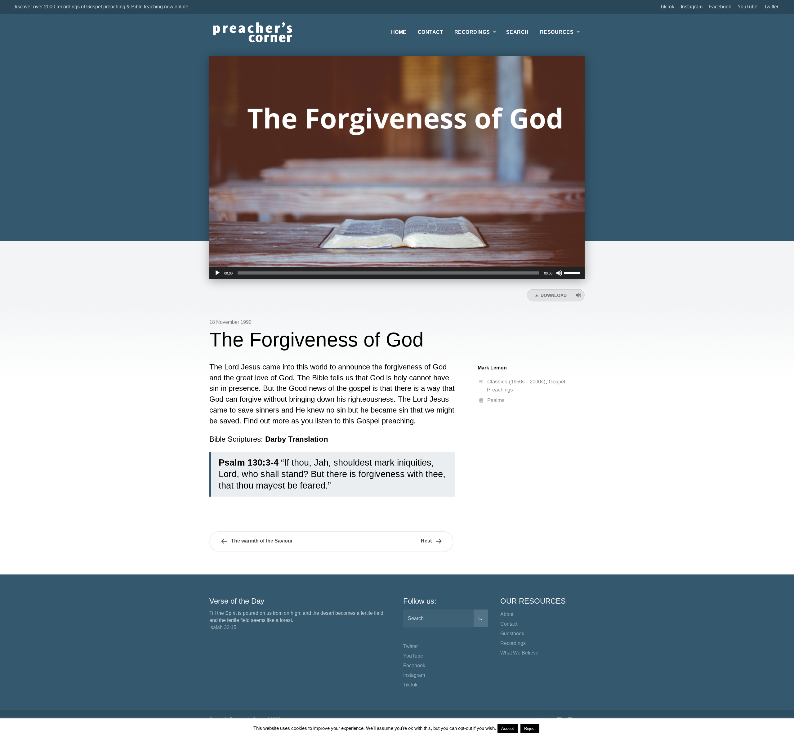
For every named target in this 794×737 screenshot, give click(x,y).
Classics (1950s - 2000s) (516, 382)
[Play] (217, 273)
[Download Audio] (578, 295)
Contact (430, 32)
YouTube (747, 6)
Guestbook (512, 633)
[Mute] (559, 273)
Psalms (496, 400)
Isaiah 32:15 (222, 627)
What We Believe (519, 652)
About (506, 614)
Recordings (472, 32)
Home (399, 32)
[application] (397, 273)
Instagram (692, 6)
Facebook (720, 6)
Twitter (771, 6)
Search (517, 32)
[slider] (573, 272)
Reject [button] (530, 728)
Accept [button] (507, 728)
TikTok (667, 6)
